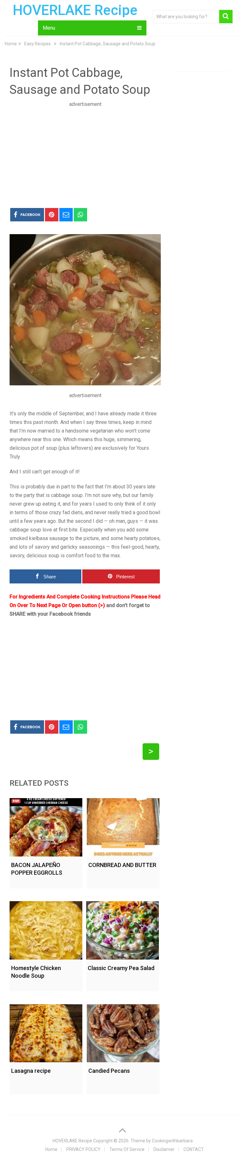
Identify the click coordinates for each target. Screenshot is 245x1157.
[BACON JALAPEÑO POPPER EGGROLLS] (46, 826)
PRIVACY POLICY (83, 1149)
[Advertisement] (85, 153)
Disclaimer (163, 1149)
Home (51, 1149)
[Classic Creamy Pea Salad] (122, 929)
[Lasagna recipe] (46, 1032)
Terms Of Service (127, 1149)
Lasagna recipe (31, 1070)
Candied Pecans (109, 1070)
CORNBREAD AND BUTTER (122, 865)
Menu (49, 28)
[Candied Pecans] (123, 1032)
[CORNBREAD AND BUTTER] (123, 826)
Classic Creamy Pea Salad (121, 968)
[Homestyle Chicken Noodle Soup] (46, 929)
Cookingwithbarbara (172, 1140)
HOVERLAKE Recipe (75, 10)
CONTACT (193, 1149)
